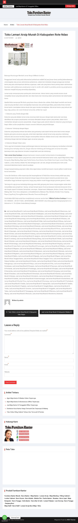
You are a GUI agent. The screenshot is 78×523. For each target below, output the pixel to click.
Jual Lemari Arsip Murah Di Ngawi (50, 256)
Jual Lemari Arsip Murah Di (14, 211)
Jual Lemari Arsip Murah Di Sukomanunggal (32, 278)
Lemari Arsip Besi (27, 506)
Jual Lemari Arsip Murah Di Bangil (54, 213)
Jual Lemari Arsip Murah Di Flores (50, 228)
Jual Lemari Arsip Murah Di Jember (51, 236)
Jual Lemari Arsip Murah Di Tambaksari (61, 281)
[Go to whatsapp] (4, 517)
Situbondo (60, 293)
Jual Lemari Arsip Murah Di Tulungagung (21, 291)
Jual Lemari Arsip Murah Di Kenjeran (26, 241)
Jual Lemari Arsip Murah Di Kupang (52, 243)
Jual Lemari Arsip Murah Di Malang (52, 248)
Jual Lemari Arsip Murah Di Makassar (31, 248)
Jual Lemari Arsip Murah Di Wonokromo (44, 293)
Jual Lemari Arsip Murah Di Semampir (27, 273)
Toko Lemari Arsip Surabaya (13, 155)
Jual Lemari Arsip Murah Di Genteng (27, 231)
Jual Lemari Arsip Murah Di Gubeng (24, 233)
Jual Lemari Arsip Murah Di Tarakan (61, 283)
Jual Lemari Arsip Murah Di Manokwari (30, 251)
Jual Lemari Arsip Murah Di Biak (32, 221)
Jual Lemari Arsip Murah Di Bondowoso (52, 223)
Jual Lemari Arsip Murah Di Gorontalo (50, 231)
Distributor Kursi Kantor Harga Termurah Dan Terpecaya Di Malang (27, 408)
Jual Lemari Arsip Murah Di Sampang (48, 271)
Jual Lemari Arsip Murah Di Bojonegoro (28, 223)
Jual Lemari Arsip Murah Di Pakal (47, 261)
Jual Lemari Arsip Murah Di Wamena (44, 291)
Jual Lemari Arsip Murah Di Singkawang (51, 276)
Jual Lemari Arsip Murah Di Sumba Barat (58, 278)
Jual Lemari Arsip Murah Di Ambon (33, 211)
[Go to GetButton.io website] (5, 521)
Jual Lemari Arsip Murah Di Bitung (53, 221)
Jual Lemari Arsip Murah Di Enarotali (29, 228)
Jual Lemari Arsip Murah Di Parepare (23, 266)
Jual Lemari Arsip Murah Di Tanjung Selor (38, 283)
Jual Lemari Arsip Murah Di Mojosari (31, 253)
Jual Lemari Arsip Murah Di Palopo (23, 263)
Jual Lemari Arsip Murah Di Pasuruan (46, 266)
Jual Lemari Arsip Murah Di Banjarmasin (56, 216)
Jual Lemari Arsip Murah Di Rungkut (47, 268)
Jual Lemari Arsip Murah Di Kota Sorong (49, 241)
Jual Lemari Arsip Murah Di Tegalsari (15, 286)
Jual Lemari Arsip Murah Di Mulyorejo (53, 253)
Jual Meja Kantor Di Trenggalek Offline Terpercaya (22, 405)
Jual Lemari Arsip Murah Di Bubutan (30, 226)
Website (7, 372)
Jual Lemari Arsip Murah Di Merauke (53, 251)
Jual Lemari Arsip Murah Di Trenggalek (43, 288)
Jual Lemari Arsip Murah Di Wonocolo (20, 293)
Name (6, 357)
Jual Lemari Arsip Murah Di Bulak (51, 226)
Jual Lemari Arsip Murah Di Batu (35, 218)
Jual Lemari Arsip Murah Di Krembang (29, 243)
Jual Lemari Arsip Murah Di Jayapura (29, 236)
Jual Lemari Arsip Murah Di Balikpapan (32, 213)
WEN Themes (71, 520)
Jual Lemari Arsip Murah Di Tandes (14, 283)
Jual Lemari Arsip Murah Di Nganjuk (28, 256)
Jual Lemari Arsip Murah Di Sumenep (38, 281)
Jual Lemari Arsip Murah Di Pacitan (25, 261)
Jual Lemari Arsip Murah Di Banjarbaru (31, 216)
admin (19, 38)
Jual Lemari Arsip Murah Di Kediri (51, 238)
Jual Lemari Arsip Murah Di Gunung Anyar (48, 233)
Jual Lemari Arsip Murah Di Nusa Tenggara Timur (38, 258)
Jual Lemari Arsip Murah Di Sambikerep (25, 271)
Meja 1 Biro (37, 506)
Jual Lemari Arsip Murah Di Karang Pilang (28, 238)
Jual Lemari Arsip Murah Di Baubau (56, 218)
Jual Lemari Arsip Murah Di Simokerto (27, 276)
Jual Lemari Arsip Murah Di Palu (43, 263)
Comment (7, 334)
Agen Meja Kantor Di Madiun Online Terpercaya (21, 398)
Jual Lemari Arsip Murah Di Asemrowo (55, 211)
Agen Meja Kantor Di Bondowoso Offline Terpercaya (23, 402)
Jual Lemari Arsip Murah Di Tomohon (20, 288)
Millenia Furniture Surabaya (57, 198)
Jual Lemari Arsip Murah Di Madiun (55, 246)
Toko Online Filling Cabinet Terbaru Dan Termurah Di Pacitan (25, 412)
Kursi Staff (16, 506)
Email (6, 365)
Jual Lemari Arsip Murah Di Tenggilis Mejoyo (40, 286)
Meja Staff (7, 506)
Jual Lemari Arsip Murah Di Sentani (50, 273)
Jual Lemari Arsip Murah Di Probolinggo (24, 268)
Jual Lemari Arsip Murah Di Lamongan (32, 246)
